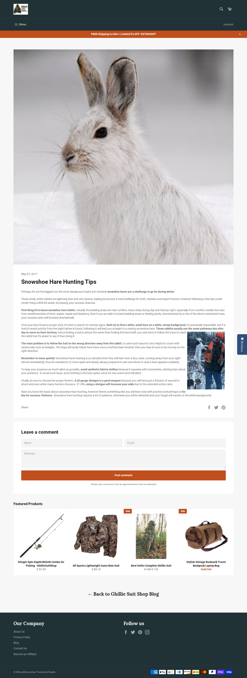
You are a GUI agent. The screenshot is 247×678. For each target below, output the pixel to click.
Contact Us (20, 648)
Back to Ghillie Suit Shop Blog (125, 594)
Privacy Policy (22, 637)
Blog (16, 642)
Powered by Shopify (46, 672)
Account (228, 24)
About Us (19, 631)
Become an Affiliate (25, 654)
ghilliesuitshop (28, 672)
